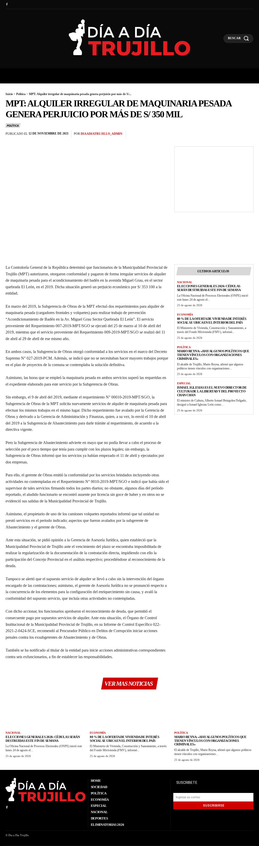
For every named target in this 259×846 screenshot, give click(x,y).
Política (21, 94)
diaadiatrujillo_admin (101, 134)
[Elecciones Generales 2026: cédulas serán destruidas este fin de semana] (45, 712)
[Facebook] (7, 4)
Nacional (184, 282)
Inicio (9, 94)
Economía (185, 314)
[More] (248, 134)
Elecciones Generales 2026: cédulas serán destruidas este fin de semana (209, 288)
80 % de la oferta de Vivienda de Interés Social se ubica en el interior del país (211, 320)
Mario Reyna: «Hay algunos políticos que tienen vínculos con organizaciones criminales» (213, 355)
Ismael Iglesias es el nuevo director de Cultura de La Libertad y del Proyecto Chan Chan (212, 391)
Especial (184, 383)
